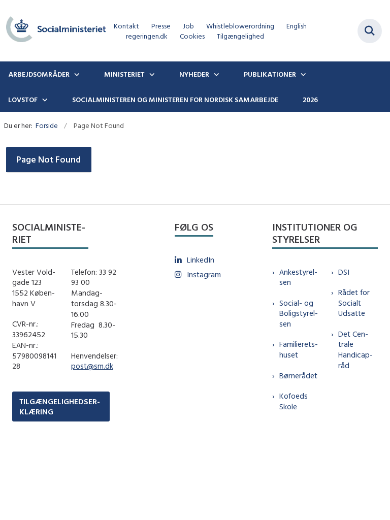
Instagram (204, 274)
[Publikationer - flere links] (302, 74)
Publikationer (270, 74)
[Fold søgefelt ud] (370, 31)
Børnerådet (298, 375)
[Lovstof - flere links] (44, 99)
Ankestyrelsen (298, 277)
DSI (343, 272)
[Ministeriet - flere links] (151, 74)
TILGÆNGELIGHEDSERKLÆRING (59, 406)
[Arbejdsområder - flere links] (76, 74)
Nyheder (194, 74)
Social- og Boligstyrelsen (298, 313)
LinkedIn (200, 260)
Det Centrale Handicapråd (355, 349)
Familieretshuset (298, 349)
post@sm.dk (92, 366)
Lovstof (23, 99)
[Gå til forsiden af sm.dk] (53, 30)
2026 (310, 99)
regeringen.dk (147, 36)
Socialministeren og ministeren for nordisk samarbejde (175, 99)
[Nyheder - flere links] (215, 74)
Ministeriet (124, 74)
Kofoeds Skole (293, 401)
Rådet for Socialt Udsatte (354, 302)
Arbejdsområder (39, 74)
